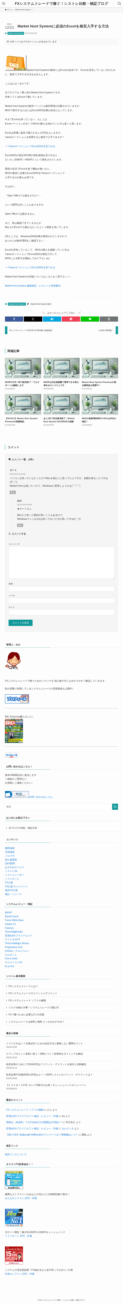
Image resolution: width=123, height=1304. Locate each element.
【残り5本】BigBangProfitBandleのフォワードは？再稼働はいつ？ (42, 1134)
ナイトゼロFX (12, 939)
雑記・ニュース (13, 894)
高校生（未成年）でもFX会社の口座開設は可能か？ (34, 1122)
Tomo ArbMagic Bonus (17, 943)
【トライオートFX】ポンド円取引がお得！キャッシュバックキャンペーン (46, 1087)
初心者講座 (11, 859)
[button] (14, 319)
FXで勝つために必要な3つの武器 (26, 1014)
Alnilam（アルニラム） (17, 951)
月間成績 (10, 852)
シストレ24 (11, 871)
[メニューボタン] (3, 3)
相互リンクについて (16, 1154)
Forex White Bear (14, 920)
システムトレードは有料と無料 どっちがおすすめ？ (36, 1021)
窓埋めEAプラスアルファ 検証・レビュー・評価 (32, 1116)
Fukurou (9, 928)
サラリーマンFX (13, 962)
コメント (14, 544)
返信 (13, 492)
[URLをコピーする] (109, 319)
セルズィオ (68, 1128)
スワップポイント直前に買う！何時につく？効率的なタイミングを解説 (44, 1056)
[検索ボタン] (119, 3)
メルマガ (10, 856)
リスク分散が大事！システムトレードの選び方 (34, 1007)
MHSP (8, 912)
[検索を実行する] (115, 807)
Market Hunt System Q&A (41, 304)
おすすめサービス (14, 867)
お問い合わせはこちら (41, 797)
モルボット (11, 955)
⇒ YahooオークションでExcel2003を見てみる (30, 146)
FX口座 (9, 882)
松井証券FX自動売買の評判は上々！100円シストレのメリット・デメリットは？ (49, 1076)
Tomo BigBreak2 (14, 931)
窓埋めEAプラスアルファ (18, 935)
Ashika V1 (10, 924)
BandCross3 (11, 916)
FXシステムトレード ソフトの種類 (27, 1000)
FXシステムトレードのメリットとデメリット (33, 993)
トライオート (12, 879)
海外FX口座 (11, 890)
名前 (11, 584)
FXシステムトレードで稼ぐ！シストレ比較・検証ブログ (61, 3)
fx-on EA (9, 966)
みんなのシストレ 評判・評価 (21, 1198)
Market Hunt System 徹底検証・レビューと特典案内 (33, 285)
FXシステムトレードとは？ (23, 986)
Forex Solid (11, 958)
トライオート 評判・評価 (18, 1236)
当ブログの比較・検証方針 (23, 828)
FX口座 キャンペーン (16, 886)
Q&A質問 (10, 863)
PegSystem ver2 (13, 947)
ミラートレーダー (14, 875)
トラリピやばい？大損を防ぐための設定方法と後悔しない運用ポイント (44, 1045)
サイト (12, 607)
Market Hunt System (15, 33)
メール (12, 595)
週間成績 (10, 848)
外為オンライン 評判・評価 (19, 1274)
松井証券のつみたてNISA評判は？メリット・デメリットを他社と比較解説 (46, 1066)
